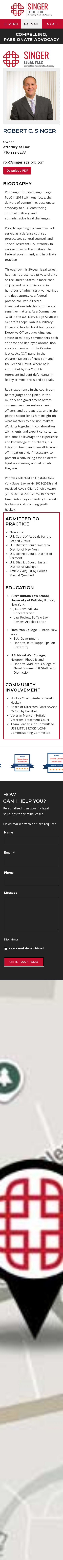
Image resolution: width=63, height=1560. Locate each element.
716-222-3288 (14, 152)
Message (10, 893)
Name (8, 832)
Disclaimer (11, 939)
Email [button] (34, 24)
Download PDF (17, 171)
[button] (10, 23)
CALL (54, 24)
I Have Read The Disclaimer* (26, 948)
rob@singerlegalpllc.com (23, 162)
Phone (9, 872)
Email (9, 852)
